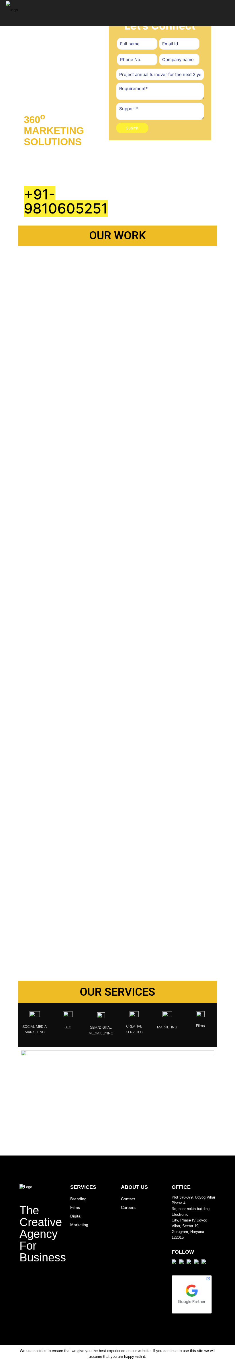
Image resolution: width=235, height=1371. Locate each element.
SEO (67, 1027)
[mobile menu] (226, 13)
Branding (78, 1199)
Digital (75, 1216)
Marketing (79, 1224)
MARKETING (167, 1027)
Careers (128, 1207)
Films (200, 1026)
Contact (128, 1199)
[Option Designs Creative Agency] (12, 13)
